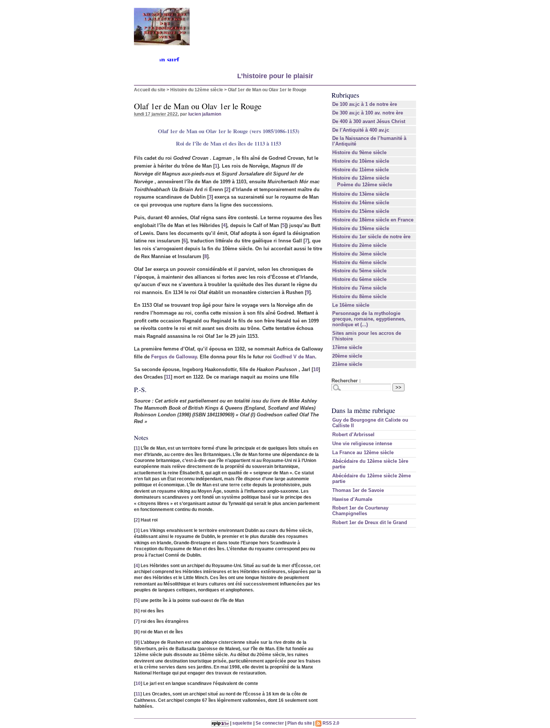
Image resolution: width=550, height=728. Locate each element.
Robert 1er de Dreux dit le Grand (369, 522)
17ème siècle (347, 347)
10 (315, 369)
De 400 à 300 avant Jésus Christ (368, 121)
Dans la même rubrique (363, 410)
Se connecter (270, 723)
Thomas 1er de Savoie (358, 490)
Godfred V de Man (294, 357)
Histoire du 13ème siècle (360, 194)
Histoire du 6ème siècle (359, 279)
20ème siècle (347, 356)
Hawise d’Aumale (352, 499)
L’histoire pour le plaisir (275, 76)
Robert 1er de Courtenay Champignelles (360, 510)
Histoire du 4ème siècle (359, 262)
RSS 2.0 (330, 723)
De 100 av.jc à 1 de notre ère (364, 104)
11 (168, 377)
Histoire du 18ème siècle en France (372, 220)
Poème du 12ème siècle (364, 184)
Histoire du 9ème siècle (359, 152)
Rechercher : (346, 380)
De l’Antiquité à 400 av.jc (360, 130)
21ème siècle (347, 364)
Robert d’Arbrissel (353, 434)
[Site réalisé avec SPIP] (220, 723)
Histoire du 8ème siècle (359, 296)
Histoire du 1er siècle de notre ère (371, 236)
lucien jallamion (204, 113)
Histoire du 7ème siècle (359, 288)
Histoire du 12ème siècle (196, 89)
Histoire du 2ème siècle (359, 245)
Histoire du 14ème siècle (360, 202)
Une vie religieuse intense (362, 443)
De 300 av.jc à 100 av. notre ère (367, 113)
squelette (242, 723)
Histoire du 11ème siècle (360, 169)
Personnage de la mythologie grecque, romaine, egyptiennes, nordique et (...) (369, 319)
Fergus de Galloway (174, 357)
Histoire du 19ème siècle (360, 228)
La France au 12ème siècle (363, 452)
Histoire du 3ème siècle (359, 254)
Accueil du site (149, 89)
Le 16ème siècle (350, 305)
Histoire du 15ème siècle (360, 211)
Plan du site (299, 723)
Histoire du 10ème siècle (360, 161)
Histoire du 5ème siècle (359, 270)
